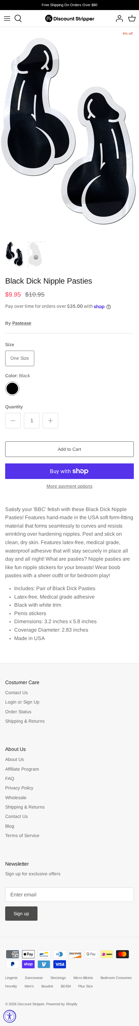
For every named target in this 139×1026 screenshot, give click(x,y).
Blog (9, 826)
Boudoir (47, 986)
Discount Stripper (30, 1004)
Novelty (11, 986)
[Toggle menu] (7, 18)
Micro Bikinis (83, 978)
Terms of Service (22, 835)
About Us (14, 759)
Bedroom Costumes (116, 978)
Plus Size (85, 986)
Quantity (14, 406)
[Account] (118, 18)
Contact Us (16, 692)
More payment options (69, 486)
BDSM (66, 986)
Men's (29, 986)
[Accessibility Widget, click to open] (9, 1016)
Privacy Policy (19, 787)
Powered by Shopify (62, 1004)
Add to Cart (69, 449)
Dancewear (34, 978)
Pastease (21, 323)
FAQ (9, 778)
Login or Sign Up (22, 702)
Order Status (18, 711)
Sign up (21, 913)
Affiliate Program (22, 769)
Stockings (58, 978)
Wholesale (16, 797)
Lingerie (11, 978)
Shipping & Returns (25, 721)
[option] (69, 131)
